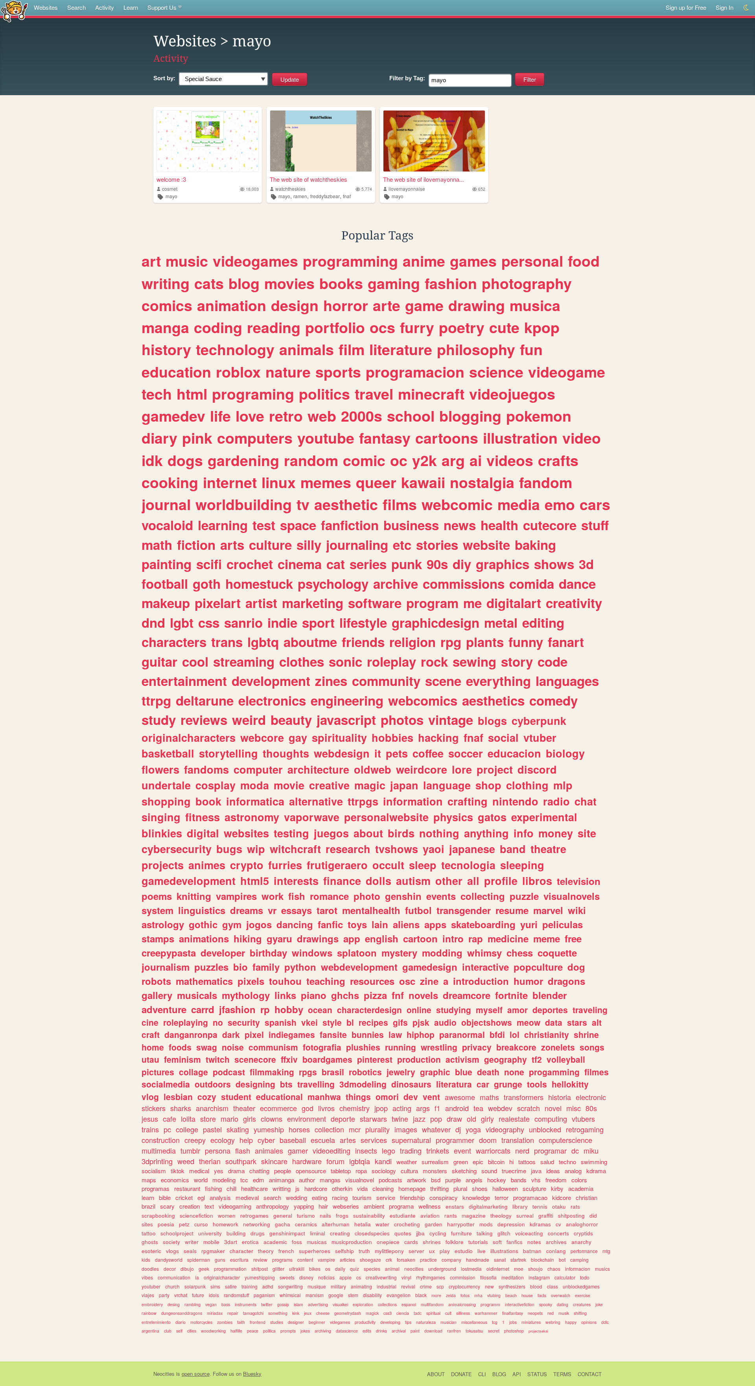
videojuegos (512, 393)
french (286, 1251)
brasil (333, 1072)
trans (227, 641)
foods (180, 1047)
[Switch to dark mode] (746, 7)
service (385, 1197)
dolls (378, 880)
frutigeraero (337, 864)
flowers (160, 769)
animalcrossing (462, 1304)
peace (252, 1331)
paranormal (462, 1034)
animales (269, 1150)
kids (146, 1259)
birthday (268, 952)
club (167, 1331)
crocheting (407, 1224)
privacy (477, 1047)
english (381, 938)
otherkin (342, 1188)
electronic (591, 1097)
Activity (104, 7)
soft (497, 1242)
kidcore (561, 1197)
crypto (246, 864)
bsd (435, 1180)
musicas (317, 1242)
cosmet (169, 188)
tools (537, 1084)
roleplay (391, 661)
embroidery (152, 1304)
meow (528, 1022)
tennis (539, 1206)
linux (278, 482)
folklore (455, 1242)
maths (489, 1097)
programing (253, 393)
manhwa (324, 1096)
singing (161, 816)
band (513, 848)
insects (366, 1150)
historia (559, 1097)
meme (546, 938)
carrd (202, 1009)
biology (565, 753)
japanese (472, 848)
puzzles (211, 966)
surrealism (435, 1161)
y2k (424, 460)
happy (570, 1322)
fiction (196, 544)
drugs (257, 1233)
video (581, 437)
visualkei (340, 1304)
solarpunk (195, 1286)
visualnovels (571, 896)
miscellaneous (474, 1322)
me (472, 602)
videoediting (331, 1150)
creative (329, 785)
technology (235, 349)
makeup (166, 602)
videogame (566, 371)
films (400, 504)
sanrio (243, 622)
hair (323, 1206)
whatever (436, 1129)
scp (440, 1286)
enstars (455, 1206)
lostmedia (471, 1268)
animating (361, 1286)
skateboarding (483, 924)
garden (433, 1224)
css (208, 622)
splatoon (357, 952)
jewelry (401, 1072)
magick (372, 1313)
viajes (148, 1295)
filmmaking (272, 1072)
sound (489, 1171)
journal (166, 504)
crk (389, 1259)
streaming (243, 661)
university (210, 1233)
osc (407, 981)
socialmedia (166, 1084)
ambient (374, 1206)
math (157, 544)
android (457, 1108)
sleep (422, 864)
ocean (320, 1010)
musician (448, 1322)
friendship (412, 1197)
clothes (301, 661)
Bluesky (252, 1373)
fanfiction (350, 525)
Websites (46, 7)
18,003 (252, 189)
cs (358, 1277)
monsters (435, 1171)
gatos (492, 816)
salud (547, 1161)
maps (149, 1180)
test (263, 525)
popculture (538, 966)
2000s (361, 415)
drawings (318, 938)
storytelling (228, 753)
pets (397, 753)
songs (592, 1047)
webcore (262, 737)
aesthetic (346, 504)
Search (76, 7)
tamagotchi (253, 1313)
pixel (254, 1034)
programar (550, 1150)
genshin (403, 896)
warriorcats (493, 1150)
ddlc (605, 1322)
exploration (363, 1304)
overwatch (560, 1295)
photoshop (514, 1331)
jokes (305, 1331)
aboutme (310, 641)
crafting (467, 801)
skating (237, 1129)
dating (562, 1304)
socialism (154, 1171)
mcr (355, 1129)
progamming (554, 1072)
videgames (340, 1322)
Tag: (407, 78)
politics (324, 393)
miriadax (215, 1313)
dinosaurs (411, 1084)
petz (184, 1224)
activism (462, 1059)
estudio (464, 1251)
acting (401, 1108)
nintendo (515, 801)
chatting (259, 1171)
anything (486, 833)
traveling (590, 1010)
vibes (147, 1277)
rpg (450, 641)
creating (340, 1233)
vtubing (494, 1295)
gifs (400, 1022)
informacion (577, 1268)
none (514, 1072)
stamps (158, 938)
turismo (306, 1215)
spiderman (198, 1259)
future (198, 1295)
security (244, 1022)
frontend (257, 1322)
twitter (267, 1304)
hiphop (421, 1034)
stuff (595, 525)
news (460, 525)
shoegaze (370, 1259)
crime (426, 1286)
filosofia (488, 1277)
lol (514, 1034)
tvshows (396, 848)
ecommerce (278, 1108)
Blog (499, 1374)
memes (325, 482)
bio (240, 966)
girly (487, 1118)
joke (599, 1304)
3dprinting (157, 1161)
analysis (220, 1197)
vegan (211, 1304)
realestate (514, 1118)
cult (448, 1313)
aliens (406, 924)
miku (591, 1150)
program (432, 602)
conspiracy (443, 1197)
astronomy (252, 816)
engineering (347, 700)
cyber (266, 1140)
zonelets (558, 1047)
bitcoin (496, 1161)
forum (335, 1161)
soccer (465, 753)
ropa (361, 1171)
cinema (300, 564)
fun (531, 349)
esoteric (151, 1251)
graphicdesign (435, 622)
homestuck (259, 583)
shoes (480, 1188)
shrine (586, 1034)
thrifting (439, 1188)
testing (291, 833)
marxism (315, 1295)
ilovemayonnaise (407, 188)
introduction (481, 981)
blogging (470, 415)
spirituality (339, 737)
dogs (185, 460)
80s (591, 1108)
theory (266, 1251)
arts (232, 544)
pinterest (374, 1059)
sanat (500, 1259)
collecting (482, 896)
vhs (536, 1180)
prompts (288, 1331)
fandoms (206, 769)
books (341, 283)
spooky (545, 1304)
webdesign (342, 753)
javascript (346, 719)
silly (308, 544)
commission (462, 1277)
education (176, 371)
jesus (150, 1118)
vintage (450, 719)
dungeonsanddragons (181, 1313)
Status (537, 1374)
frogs (342, 1215)
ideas (553, 1171)
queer (376, 482)
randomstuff (236, 1295)
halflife (236, 1331)
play (445, 1251)
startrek (518, 1259)
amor (517, 1010)
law (395, 1034)
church (172, 1286)
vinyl (406, 1277)
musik (563, 1313)
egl (201, 1197)
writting (282, 1188)
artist (261, 602)
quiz (354, 1268)
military (338, 1286)
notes (534, 1242)
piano (313, 995)
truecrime (514, 1171)
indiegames (292, 1034)
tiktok (177, 1171)
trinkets (437, 1150)
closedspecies (372, 1233)
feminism (182, 1059)
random (311, 460)
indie (282, 622)
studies (276, 1322)
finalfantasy (512, 1313)
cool (195, 661)
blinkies (162, 833)
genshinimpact (287, 1233)
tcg (494, 1322)
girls (249, 1118)
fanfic (330, 924)
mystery (399, 952)
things (358, 1096)
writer (192, 1242)
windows (312, 952)
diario (180, 1322)
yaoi (433, 848)
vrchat (180, 1295)
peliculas (562, 924)
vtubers (583, 1118)
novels (423, 995)
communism (273, 1047)
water (382, 1224)
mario (229, 1118)
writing (166, 283)
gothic (203, 924)
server (416, 1251)
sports (338, 371)
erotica (250, 1242)
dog (576, 966)
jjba (420, 1233)
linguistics (201, 910)
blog (244, 283)
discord (537, 769)
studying (453, 1010)
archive (395, 583)
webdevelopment (359, 966)
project (495, 769)
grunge (508, 1084)
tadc (418, 1313)
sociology (384, 1171)
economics (175, 1180)
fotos (465, 1295)
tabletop (341, 1171)
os (327, 1268)
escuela (323, 1140)
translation (517, 1140)
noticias (326, 1277)
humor (528, 981)
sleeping (522, 864)
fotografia (322, 1047)
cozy (206, 1096)
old (471, 1118)
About (436, 1374)
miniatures (531, 1322)
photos (402, 719)
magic (369, 785)
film (352, 349)
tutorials (478, 1242)
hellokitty (570, 1084)
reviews (203, 719)
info (524, 833)
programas (155, 1188)
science (496, 371)
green (460, 1161)
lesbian (178, 1096)
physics (453, 816)
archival (399, 1331)
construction (161, 1140)
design (295, 305)
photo (367, 896)
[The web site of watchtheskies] (321, 141)
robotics (365, 1072)
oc (398, 460)
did (593, 1215)
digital (203, 833)
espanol (408, 1304)
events (441, 896)
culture (270, 544)
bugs (229, 848)
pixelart (218, 602)
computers (255, 437)
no (218, 1022)
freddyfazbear (325, 196)
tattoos (527, 1161)
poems (157, 896)
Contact (590, 1374)
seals (190, 1251)
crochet (249, 564)
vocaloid (167, 525)
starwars (373, 1118)
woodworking (213, 1331)
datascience (347, 1331)
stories (437, 544)
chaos (553, 1268)
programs (282, 1259)
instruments (245, 1304)
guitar (159, 661)
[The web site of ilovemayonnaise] (434, 141)
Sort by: (164, 78)
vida (362, 1188)
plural (460, 1188)
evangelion (399, 1295)
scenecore (255, 1059)
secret (493, 1331)
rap (475, 938)
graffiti (545, 1215)
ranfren (454, 1331)
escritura (239, 1259)
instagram (539, 1277)
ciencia (402, 1313)
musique (317, 1286)
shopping (166, 801)
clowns (271, 1118)
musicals (197, 995)
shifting (580, 1313)
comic (364, 460)
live (481, 1251)
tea (478, 1108)
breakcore (516, 1047)
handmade (477, 1259)
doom (488, 1140)
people (282, 1171)
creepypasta (169, 952)
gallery (157, 995)
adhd (267, 1286)
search (272, 1197)
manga (165, 327)
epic (478, 1161)
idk (152, 460)
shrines (432, 1242)
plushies (363, 1047)
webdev (500, 1108)
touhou (285, 981)
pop (436, 1118)
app (351, 938)
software (374, 602)
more (436, 1295)
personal (532, 260)
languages (567, 680)
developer (223, 952)
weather (406, 1161)
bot (562, 1259)
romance (329, 896)
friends (363, 641)
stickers (154, 1108)
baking (535, 544)
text (209, 1206)
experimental (544, 816)
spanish (280, 1022)
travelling (316, 1084)
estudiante (403, 1215)
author (307, 1180)
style (332, 1022)
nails (325, 1215)
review (260, 1259)
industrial (386, 1286)
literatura (454, 1084)
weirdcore (421, 769)
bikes (314, 1268)
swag (206, 1047)
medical (199, 1171)
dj (458, 1129)
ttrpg (156, 700)
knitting (194, 896)
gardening (243, 460)
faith (241, 1322)
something (277, 1313)
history (166, 349)
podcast (229, 1072)
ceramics (306, 1224)
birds (401, 833)
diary (159, 437)
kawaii (423, 482)
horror (345, 305)
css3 (387, 1313)
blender (549, 995)
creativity (574, 602)
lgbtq (263, 641)
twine (400, 1118)
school (411, 415)
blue (463, 1072)
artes (348, 1140)
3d (586, 564)
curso (201, 1224)
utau (150, 1059)
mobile (211, 1242)
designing (255, 1084)
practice (428, 1259)
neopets (535, 1313)
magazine (474, 1215)
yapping (304, 1206)
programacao (530, 1197)
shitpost (259, 1268)
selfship (344, 1251)
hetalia (362, 1224)
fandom (545, 482)
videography (505, 1129)
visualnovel (359, 1180)
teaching (325, 981)
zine (429, 981)
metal (500, 622)
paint (415, 1331)
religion (412, 641)
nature (288, 371)
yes (218, 1171)
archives (556, 1242)
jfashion (237, 1009)
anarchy (581, 1242)
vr (272, 910)
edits (367, 1331)
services (374, 1140)
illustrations (504, 1251)
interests (296, 880)
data (553, 1022)
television (578, 881)
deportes (550, 1010)
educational (279, 1096)
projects (163, 864)
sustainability (369, 1215)
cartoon (420, 938)
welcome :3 (171, 179)
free (573, 938)
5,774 (366, 189)
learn (148, 1197)
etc (402, 544)
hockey (496, 1180)
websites (246, 833)
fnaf (347, 196)
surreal (525, 1215)
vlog (150, 1096)
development (271, 680)
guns (220, 1259)
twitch (218, 1059)
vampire (326, 1259)
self (179, 1331)
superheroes (314, 1251)
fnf (398, 995)
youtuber (151, 1286)
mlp (563, 785)
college (187, 1129)
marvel (548, 910)
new (489, 1286)
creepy (195, 1140)
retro (286, 415)
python (300, 966)
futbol (418, 910)
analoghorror (582, 1224)
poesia (166, 1224)
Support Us (162, 7)
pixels (251, 981)
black (421, 1295)
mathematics (204, 981)
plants (485, 641)
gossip (283, 1304)
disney (306, 1277)
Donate (461, 1374)
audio (445, 1022)
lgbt (181, 622)
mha (478, 1295)
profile (500, 880)
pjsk (420, 1022)
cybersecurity (177, 848)
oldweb (372, 769)
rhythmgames (430, 1277)
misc (573, 1108)
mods (486, 1224)
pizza (375, 995)
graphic (435, 1072)
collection (329, 1129)
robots (156, 981)
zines (331, 680)
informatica (255, 801)
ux (432, 1251)
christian (586, 1197)
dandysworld (168, 1259)
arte (386, 305)
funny (525, 641)
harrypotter (461, 1224)
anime (424, 260)
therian (210, 1161)
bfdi (497, 1034)
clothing (527, 785)
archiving (323, 1331)
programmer (455, 1140)
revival (408, 1286)
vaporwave (311, 816)
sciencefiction (196, 1215)
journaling (357, 544)
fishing (213, 1188)
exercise (582, 1295)
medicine (508, 938)
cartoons (446, 437)
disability (372, 1295)
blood (536, 1286)
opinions (589, 1322)
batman (532, 1251)
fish (296, 896)
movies (289, 283)
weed (185, 1161)
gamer (298, 1150)
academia (580, 1188)
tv (302, 504)
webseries (346, 1206)
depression (511, 1224)
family (266, 966)
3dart (230, 1242)
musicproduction (351, 1242)
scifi (209, 564)
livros (326, 1108)
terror (501, 1197)
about (368, 833)
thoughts (286, 753)
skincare (274, 1161)
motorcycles (201, 1322)
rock (434, 661)
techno (567, 1161)
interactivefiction (519, 1304)
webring (552, 1322)
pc (167, 1129)
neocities (414, 1268)
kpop (542, 327)
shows (554, 564)
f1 (437, 1108)
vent (431, 1096)
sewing (474, 661)
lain (380, 924)
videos (509, 460)
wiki (577, 910)
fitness (202, 816)
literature (400, 349)
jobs (513, 1322)
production (419, 1059)
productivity (365, 1322)
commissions (464, 583)
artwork (416, 1180)
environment (306, 1118)
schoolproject (176, 1233)
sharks (180, 1108)
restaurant (187, 1188)
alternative (316, 801)
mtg (606, 1251)
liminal (317, 1233)
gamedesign (429, 966)
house (527, 1295)
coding (218, 327)
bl (350, 1022)
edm (258, 1180)
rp (265, 1009)
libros (537, 880)
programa (401, 1206)
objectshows (486, 1022)
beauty (291, 719)
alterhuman (336, 1224)
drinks (381, 1331)
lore (462, 769)
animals (306, 349)
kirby (557, 1188)
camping (579, 1259)
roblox (238, 371)
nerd (522, 1150)
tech (157, 393)
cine (150, 1022)
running (400, 1047)
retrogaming (585, 1129)
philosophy (476, 349)
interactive (485, 966)
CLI (482, 1374)
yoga (473, 1129)
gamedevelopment (189, 880)
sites (147, 1224)
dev (410, 1096)
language (447, 785)
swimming (594, 1161)
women (227, 1215)
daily (340, 1268)
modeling (224, 1180)
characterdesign (369, 1010)
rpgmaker (213, 1251)
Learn (130, 7)
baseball (293, 1140)
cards (411, 1242)
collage (193, 1072)
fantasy (385, 437)
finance (342, 880)
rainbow (149, 1313)
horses (299, 1129)
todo (584, 1277)
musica (535, 305)
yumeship (269, 1129)
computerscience (565, 1140)
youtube (325, 437)
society (171, 1242)
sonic (345, 661)
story (517, 661)
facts (542, 1295)
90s (437, 564)
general (282, 1215)
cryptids (583, 1233)
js (297, 1188)
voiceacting (529, 1233)
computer (258, 769)
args (423, 1108)
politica (269, 1331)
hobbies (392, 737)
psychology (333, 583)
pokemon (538, 415)
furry (417, 327)
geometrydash (347, 1313)
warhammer (486, 1313)
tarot (327, 910)
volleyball (566, 1059)
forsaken (406, 1259)
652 (481, 189)
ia (197, 1277)
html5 (254, 880)
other (448, 880)
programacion (415, 371)
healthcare (254, 1188)
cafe (169, 1118)
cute (504, 327)
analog (573, 1171)
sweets (287, 1277)
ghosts (150, 1242)
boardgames (327, 1059)
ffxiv (289, 1059)
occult (388, 864)
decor (170, 1268)
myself (489, 1010)
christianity (546, 1034)
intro (453, 938)
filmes (596, 1072)
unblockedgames (581, 1286)
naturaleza (426, 1322)
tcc (244, 1180)
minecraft (431, 393)
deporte (343, 1118)
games (473, 260)
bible (165, 1197)
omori (387, 1096)
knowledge (476, 1197)
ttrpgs (363, 801)
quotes (402, 1233)
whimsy (484, 952)
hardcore (315, 1188)
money (555, 833)
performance (584, 1251)
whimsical (290, 1295)
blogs (492, 720)
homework (225, 1224)
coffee (428, 753)
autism (413, 880)
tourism (362, 1197)
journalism (166, 966)
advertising (318, 1304)
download (433, 1331)
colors (579, 1180)
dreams (246, 910)
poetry (461, 327)
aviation (430, 1215)
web (322, 415)
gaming (394, 283)
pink (197, 437)
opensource (311, 1171)
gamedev (173, 415)
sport (318, 622)
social (503, 737)
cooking (170, 482)
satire (231, 1286)
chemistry (354, 1108)
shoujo (535, 1268)
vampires (236, 896)
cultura (409, 1171)
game (424, 305)
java (536, 1171)
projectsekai (538, 1331)
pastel (212, 1129)
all (473, 880)
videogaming (235, 1206)
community (386, 680)
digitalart (513, 602)
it (377, 753)
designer (296, 1322)
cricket (184, 1197)
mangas (330, 1180)
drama (236, 1171)
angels (474, 1180)
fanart (566, 641)
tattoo (149, 1233)
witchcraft (295, 848)
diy (462, 564)
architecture (318, 769)
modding (442, 952)
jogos (259, 924)
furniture (461, 1233)
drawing (476, 305)
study (159, 719)
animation (231, 305)
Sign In (724, 7)
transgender (463, 910)
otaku (559, 1206)
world (201, 1180)
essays (296, 910)
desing (174, 1304)
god (307, 1108)
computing (550, 1118)
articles (347, 1259)
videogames (255, 260)
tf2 (537, 1059)
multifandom (432, 1304)
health (499, 525)
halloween (505, 1188)
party (164, 1295)
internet (230, 482)
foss (297, 1242)
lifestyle (363, 622)
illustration (520, 437)
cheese (323, 1313)
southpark (240, 1161)
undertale (166, 785)
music (187, 260)
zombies (224, 1322)
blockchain (542, 1259)
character (241, 1251)
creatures (582, 1304)
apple (345, 1277)
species (372, 1268)
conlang (556, 1251)
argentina (150, 1331)
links (285, 995)
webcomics (422, 700)
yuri (529, 924)
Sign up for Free (686, 7)
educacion (514, 753)
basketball (168, 753)
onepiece (388, 1242)
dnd (153, 622)
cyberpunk (539, 720)
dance (577, 583)
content (305, 1259)
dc (575, 1150)
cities (191, 1331)
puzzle (524, 896)
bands (519, 1180)
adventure (164, 1009)
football (165, 583)
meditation (512, 1277)
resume (511, 910)
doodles (150, 1268)
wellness (429, 1206)
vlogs (172, 1251)
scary (167, 1206)
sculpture (534, 1188)
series (368, 564)
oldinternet (497, 1268)
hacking (438, 737)
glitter (278, 1268)
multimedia (159, 1150)
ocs (382, 327)
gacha (282, 1224)
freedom (556, 1180)
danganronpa (190, 1034)
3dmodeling (363, 1084)
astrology (163, 924)
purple (453, 1180)
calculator (564, 1277)
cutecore (549, 525)
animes (206, 864)
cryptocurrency (464, 1286)
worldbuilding (243, 504)
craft (151, 1034)
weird (249, 719)
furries (285, 864)
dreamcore (466, 995)
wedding (296, 1197)
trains (150, 1129)
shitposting (571, 1215)
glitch (503, 1233)
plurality (377, 1129)
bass (225, 1304)
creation (189, 1206)
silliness (463, 1313)
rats (575, 1206)
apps (435, 924)
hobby (288, 1009)
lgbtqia (359, 1161)
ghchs (345, 995)
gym (231, 924)
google (335, 1295)
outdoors (213, 1084)
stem (353, 1295)
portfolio (335, 327)
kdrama (596, 1171)
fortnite (511, 995)
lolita (188, 1118)
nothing (439, 833)
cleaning (383, 1188)
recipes (373, 1022)
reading (273, 327)
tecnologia (468, 864)
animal (392, 1268)
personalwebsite (386, 816)
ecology (222, 1140)
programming (350, 260)
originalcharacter (222, 1277)
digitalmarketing (488, 1206)
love (250, 415)
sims (215, 1286)
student (236, 1096)
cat (335, 564)
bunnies (368, 1034)
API (516, 1374)
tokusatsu (474, 1331)
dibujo (187, 1268)
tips (408, 1322)
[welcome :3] (208, 141)
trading (411, 1150)
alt (597, 1022)
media (518, 504)
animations (204, 938)
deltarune (205, 700)
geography (505, 1059)
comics (167, 305)
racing (340, 1197)
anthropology (272, 1206)
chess (519, 952)
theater (244, 1108)
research (348, 848)
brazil (148, 1206)
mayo (171, 196)
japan (404, 785)
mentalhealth (371, 910)
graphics (502, 564)
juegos (331, 833)
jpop (381, 1108)
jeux (307, 1313)
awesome (460, 1097)
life (220, 415)
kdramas (540, 1224)
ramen (300, 196)
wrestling (439, 1047)
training (249, 1286)
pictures (158, 1072)
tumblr (190, 1150)
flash (242, 1150)
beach (511, 1295)
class (552, 1286)
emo (560, 504)
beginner (317, 1322)
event (462, 1150)
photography (527, 283)
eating (319, 1197)
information (413, 801)
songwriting (290, 1286)
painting (167, 564)
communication (174, 1277)
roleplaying (185, 1022)
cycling (437, 1233)
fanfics (514, 1242)
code (552, 661)
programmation (230, 1268)
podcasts (390, 1180)
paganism (264, 1295)
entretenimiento (156, 1322)
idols (214, 1295)
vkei (309, 1022)
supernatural (411, 1140)
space (298, 525)
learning (223, 525)
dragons (566, 981)
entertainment (184, 680)
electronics (272, 700)
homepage (411, 1188)
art (151, 260)
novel (553, 1108)
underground (442, 1268)
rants (450, 1215)
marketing (312, 602)
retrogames (254, 1215)
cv (558, 1224)
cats (209, 283)
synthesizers (512, 1286)
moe (518, 1268)
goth (207, 583)
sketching (464, 1171)
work (272, 896)
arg (453, 460)
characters (174, 641)
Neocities (164, 1373)
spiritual (433, 1313)
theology (501, 1215)
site (587, 833)
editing (543, 622)
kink (295, 1313)
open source (196, 1373)
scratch (528, 1108)
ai (476, 460)
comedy (553, 700)
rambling (192, 1304)
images (405, 1129)
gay (298, 737)
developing (390, 1322)
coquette (557, 952)
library (520, 1206)
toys (357, 924)
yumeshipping (260, 1277)
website (486, 544)
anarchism (212, 1108)
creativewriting (381, 1277)
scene (443, 680)
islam (298, 1304)
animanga (281, 1180)
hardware (307, 1161)
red (550, 1313)
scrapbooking (158, 1215)
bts (286, 1084)
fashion (451, 283)
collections (387, 1304)
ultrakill (296, 1268)
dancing (294, 924)
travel (374, 393)
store (208, 1118)
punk (406, 564)
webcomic (457, 504)
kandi (383, 1161)
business (411, 525)
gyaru (279, 938)
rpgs (308, 1072)
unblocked (545, 1129)
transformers (523, 1097)
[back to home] (14, 11)
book (208, 801)
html (192, 393)
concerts (558, 1233)
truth (364, 1251)
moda (254, 785)
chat (586, 801)
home (153, 1047)
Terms (562, 1374)
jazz (419, 1118)
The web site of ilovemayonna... (423, 179)
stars (577, 1022)
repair (232, 1313)
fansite (333, 1034)
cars (595, 504)
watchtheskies (290, 188)
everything (498, 680)
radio (556, 801)
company (451, 1259)
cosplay (215, 785)
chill (231, 1188)
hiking (248, 938)
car (483, 1084)
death (488, 1072)
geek (204, 1268)
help (246, 1140)
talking (485, 1233)
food (584, 260)
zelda (451, 1295)
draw (454, 1118)
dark (231, 1034)
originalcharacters (189, 737)
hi (511, 1161)
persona (217, 1150)
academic (275, 1242)
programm (490, 1304)
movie (289, 785)
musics (602, 1268)
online (419, 1010)
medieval (247, 1197)
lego (388, 1150)
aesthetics (493, 700)
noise (233, 1047)
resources (372, 981)
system (157, 910)
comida (531, 583)
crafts (558, 460)
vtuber (539, 737)
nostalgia (482, 482)
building (236, 1233)
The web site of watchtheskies (308, 179)
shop (488, 785)
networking (256, 1224)
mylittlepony (389, 1251)
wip (256, 848)
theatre (548, 848)
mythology (246, 995)
